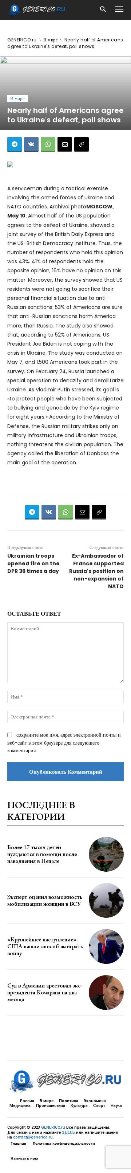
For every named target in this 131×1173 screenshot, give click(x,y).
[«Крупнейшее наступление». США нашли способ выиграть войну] (106, 946)
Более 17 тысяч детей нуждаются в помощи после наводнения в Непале (42, 854)
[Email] (64, 144)
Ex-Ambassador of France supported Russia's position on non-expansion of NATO (96, 571)
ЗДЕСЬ (68, 1132)
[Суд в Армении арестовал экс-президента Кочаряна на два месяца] (106, 992)
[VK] (31, 144)
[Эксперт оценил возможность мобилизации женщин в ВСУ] (106, 900)
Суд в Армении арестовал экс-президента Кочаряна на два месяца (44, 992)
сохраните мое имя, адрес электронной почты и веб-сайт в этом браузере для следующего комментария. (64, 742)
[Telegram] (14, 144)
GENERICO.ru (22, 40)
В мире (50, 40)
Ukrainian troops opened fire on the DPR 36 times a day (33, 563)
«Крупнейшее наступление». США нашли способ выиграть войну (45, 946)
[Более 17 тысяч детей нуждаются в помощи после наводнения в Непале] (106, 854)
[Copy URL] (81, 144)
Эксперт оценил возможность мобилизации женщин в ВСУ (44, 900)
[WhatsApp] (48, 144)
